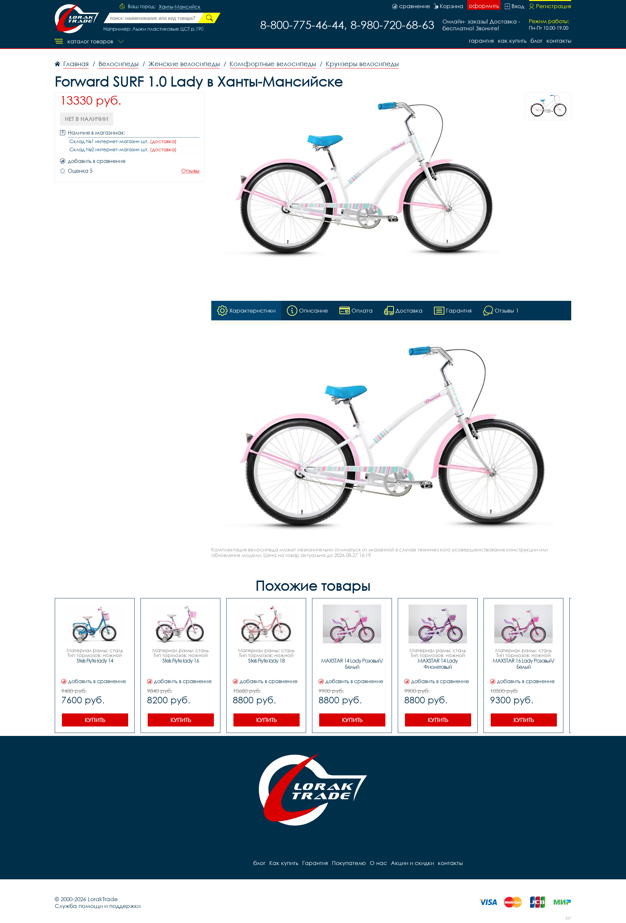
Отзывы (190, 171)
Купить (95, 719)
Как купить (512, 40)
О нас (378, 862)
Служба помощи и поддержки (98, 905)
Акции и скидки (412, 862)
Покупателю (349, 862)
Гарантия (481, 40)
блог (536, 40)
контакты (558, 40)
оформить (484, 5)
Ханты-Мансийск (180, 6)
